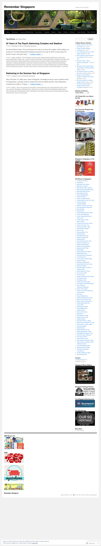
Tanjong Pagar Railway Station (84, 331)
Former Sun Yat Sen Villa (83, 225)
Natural (53, 32)
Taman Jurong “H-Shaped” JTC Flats (85, 322)
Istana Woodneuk (81, 234)
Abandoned (15, 32)
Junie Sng (27, 59)
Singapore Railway (81, 319)
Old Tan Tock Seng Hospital (83, 281)
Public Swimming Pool (23, 91)
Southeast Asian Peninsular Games (15, 64)
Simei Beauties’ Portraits (82, 315)
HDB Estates (17, 89)
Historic (13, 57)
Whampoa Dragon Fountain (83, 347)
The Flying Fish (10, 92)
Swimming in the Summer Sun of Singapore (28, 73)
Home (8, 32)
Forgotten (46, 32)
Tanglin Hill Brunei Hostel (83, 329)
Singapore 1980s (45, 61)
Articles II (72, 32)
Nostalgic (18, 57)
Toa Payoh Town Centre (29, 66)
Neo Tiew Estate (80, 274)
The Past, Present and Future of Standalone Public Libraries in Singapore (84, 85)
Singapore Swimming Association (57, 62)
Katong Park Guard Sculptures (84, 251)
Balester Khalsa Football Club (49, 57)
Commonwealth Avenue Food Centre (85, 200)
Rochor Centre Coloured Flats (84, 299)
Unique (59, 32)
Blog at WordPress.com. (66, 495)
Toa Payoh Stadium (63, 64)
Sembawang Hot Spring (82, 306)
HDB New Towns (26, 89)
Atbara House (80, 182)
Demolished (38, 32)
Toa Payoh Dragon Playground (84, 335)
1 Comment (65, 66)
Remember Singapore (19, 7)
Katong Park (48, 89)
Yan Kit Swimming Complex (83, 352)
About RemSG (91, 32)
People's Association (48, 59)
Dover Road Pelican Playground (84, 207)
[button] (80, 377)
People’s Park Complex (82, 289)
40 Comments (23, 92)
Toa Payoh (28, 64)
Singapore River (48, 91)
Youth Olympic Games (55, 66)
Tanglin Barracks (81, 328)
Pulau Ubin (79, 294)
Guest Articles (81, 32)
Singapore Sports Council (40, 62)
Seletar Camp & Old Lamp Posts (84, 301)
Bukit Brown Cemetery (82, 186)
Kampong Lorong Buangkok (83, 246)
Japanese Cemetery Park (82, 237)
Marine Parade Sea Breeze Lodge (84, 264)
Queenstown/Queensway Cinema (84, 297)
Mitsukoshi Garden (57, 89)
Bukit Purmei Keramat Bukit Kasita (85, 189)
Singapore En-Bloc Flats (82, 317)
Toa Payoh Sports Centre (50, 64)
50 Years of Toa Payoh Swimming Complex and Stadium (34, 43)
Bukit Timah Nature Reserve (83, 191)
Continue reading (36, 54)
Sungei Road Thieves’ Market (84, 320)
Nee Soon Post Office (82, 273)
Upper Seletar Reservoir (82, 338)
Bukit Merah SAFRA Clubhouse (84, 188)
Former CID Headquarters (83, 214)
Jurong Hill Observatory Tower (84, 241)
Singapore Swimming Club (61, 91)
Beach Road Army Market (83, 184)
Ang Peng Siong (36, 57)
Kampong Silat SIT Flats (82, 248)
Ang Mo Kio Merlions (82, 180)
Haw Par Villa (80, 230)
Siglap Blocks (80, 313)
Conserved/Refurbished (26, 32)
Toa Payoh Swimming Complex (14, 66)
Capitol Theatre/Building (82, 195)
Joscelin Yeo (20, 59)
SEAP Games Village (24, 61)
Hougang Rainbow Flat (82, 232)
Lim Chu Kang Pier (81, 257)
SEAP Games (14, 61)
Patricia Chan (13, 91)
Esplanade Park (80, 211)
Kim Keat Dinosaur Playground (84, 255)
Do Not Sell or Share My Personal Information (86, 495)
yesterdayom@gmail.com (81, 359)
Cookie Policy (34, 543)
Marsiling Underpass (82, 266)
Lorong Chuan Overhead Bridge (84, 258)
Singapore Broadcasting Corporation (23, 62)
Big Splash (33, 87)
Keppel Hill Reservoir (82, 253)
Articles (65, 32)
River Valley (40, 91)
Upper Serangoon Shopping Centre (85, 340)
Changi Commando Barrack (83, 198)
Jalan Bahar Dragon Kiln (82, 235)
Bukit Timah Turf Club (82, 193)
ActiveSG (28, 57)
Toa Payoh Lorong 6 (37, 64)
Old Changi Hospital (81, 278)
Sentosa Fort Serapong (82, 312)
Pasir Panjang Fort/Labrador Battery (85, 283)
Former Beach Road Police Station (85, 212)
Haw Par (11, 89)
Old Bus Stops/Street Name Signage (85, 276)
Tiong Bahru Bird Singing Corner (85, 333)
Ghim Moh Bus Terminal (83, 228)
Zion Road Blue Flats (82, 354)
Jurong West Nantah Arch (83, 242)
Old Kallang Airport (81, 280)
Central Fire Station (81, 196)
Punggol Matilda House (82, 296)
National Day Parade (36, 59)
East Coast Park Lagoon (56, 87)
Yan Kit (17, 92)
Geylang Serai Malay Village (83, 227)
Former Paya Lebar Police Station (85, 223)
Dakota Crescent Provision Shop (84, 205)
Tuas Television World (82, 336)
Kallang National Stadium (83, 244)
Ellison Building (80, 209)
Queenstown (33, 91)
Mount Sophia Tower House (83, 271)
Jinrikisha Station (81, 239)
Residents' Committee (60, 59)
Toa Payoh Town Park (43, 66)
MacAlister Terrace (81, 260)
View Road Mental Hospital (83, 345)
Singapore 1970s (35, 61)
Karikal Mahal (80, 250)
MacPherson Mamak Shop (83, 262)
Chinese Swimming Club (43, 87)
